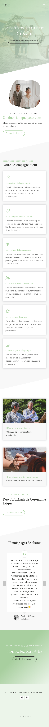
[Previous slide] (4, 583)
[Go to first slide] (44, 583)
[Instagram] (27, 697)
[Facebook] (22, 697)
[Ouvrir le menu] (44, 4)
